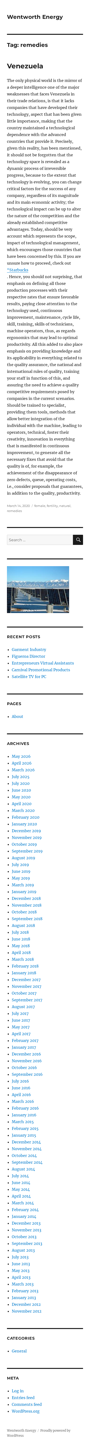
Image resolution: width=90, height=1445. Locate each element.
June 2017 (21, 1020)
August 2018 (23, 925)
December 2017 (26, 979)
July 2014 (20, 1175)
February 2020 (25, 817)
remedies (14, 511)
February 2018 (25, 966)
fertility (52, 506)
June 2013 (21, 1263)
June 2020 (21, 790)
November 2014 (27, 1148)
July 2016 (20, 1081)
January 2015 (24, 1135)
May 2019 (21, 878)
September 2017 (27, 999)
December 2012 (26, 1304)
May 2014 (21, 1189)
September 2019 (27, 851)
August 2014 (23, 1169)
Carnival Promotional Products (41, 669)
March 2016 (23, 1101)
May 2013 (21, 1270)
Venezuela (25, 66)
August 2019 (23, 857)
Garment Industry (29, 649)
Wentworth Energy (35, 17)
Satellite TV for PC (29, 676)
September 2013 (27, 1243)
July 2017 (20, 1013)
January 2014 (24, 1216)
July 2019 (20, 864)
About (17, 716)
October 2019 (24, 844)
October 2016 (24, 1067)
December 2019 (26, 830)
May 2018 (21, 945)
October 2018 (24, 912)
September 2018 (27, 918)
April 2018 (21, 952)
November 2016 (27, 1060)
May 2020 (21, 797)
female (39, 506)
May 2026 (21, 756)
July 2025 (21, 776)
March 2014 (23, 1202)
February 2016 (25, 1108)
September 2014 (27, 1162)
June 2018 (21, 939)
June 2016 (21, 1087)
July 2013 (20, 1257)
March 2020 (23, 810)
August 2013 (23, 1250)
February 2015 (25, 1128)
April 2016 (21, 1094)
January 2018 (24, 972)
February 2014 (25, 1209)
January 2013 (24, 1297)
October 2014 (24, 1155)
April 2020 (21, 803)
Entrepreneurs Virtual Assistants (43, 663)
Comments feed (27, 1404)
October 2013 (24, 1236)
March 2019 (23, 884)
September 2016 (27, 1074)
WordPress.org (26, 1411)
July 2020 (21, 783)
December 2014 (26, 1142)
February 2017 (25, 1040)
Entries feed (23, 1397)
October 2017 (24, 993)
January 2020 (24, 824)
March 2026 (23, 769)
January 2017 (24, 1047)
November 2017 (26, 986)
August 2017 (23, 1006)
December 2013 (26, 1223)
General (19, 1351)
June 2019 (21, 871)
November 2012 (27, 1311)
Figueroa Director (28, 656)
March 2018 (23, 959)
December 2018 (26, 898)
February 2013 (25, 1290)
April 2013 (21, 1277)
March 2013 (23, 1284)
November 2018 (27, 905)
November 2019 (27, 837)
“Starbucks (17, 269)
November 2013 (26, 1230)
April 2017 (21, 1033)
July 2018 (20, 932)
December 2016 (26, 1054)
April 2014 (21, 1196)
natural (65, 506)
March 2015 (23, 1121)
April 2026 (22, 763)
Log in (18, 1390)
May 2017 (21, 1027)
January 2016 (24, 1115)
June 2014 (21, 1182)
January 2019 (24, 891)
